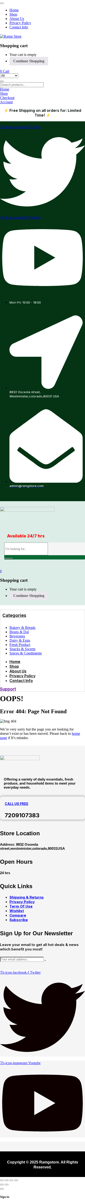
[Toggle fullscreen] (6, 1180)
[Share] (11, 1180)
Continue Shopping (28, 61)
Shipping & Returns (26, 897)
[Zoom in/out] (2, 1180)
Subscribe (18, 920)
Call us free (16, 804)
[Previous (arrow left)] (2, 1184)
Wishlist (16, 911)
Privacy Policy (22, 902)
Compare (17, 915)
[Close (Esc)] (16, 1180)
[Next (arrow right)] (6, 1184)
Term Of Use (21, 906)
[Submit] (45, 960)
